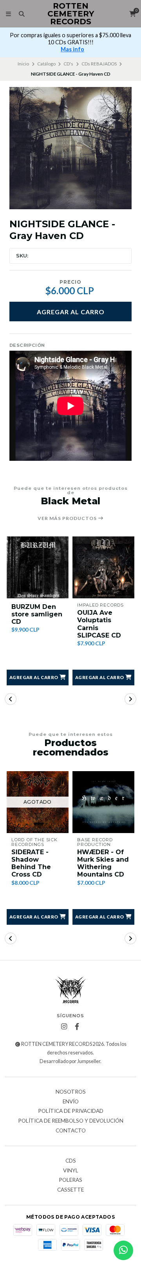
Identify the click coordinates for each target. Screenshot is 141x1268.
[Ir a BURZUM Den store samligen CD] (38, 567)
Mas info (72, 49)
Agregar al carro (71, 311)
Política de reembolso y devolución (70, 1121)
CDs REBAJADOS (99, 63)
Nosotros (71, 1092)
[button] (38, 677)
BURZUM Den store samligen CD (36, 614)
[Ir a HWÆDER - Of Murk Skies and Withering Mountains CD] (103, 802)
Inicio (23, 63)
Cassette (70, 1190)
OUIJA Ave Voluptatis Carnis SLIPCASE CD (99, 624)
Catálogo (46, 63)
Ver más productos (68, 518)
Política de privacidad (70, 1111)
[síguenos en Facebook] (77, 1026)
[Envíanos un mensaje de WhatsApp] (123, 1250)
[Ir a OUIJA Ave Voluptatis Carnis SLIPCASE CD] (103, 567)
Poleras (70, 1180)
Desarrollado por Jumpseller (70, 1061)
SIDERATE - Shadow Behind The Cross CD (31, 863)
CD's (68, 63)
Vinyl (70, 1171)
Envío (71, 1102)
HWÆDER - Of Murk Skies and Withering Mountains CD (103, 863)
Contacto (71, 1131)
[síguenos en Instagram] (64, 1026)
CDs (70, 1161)
